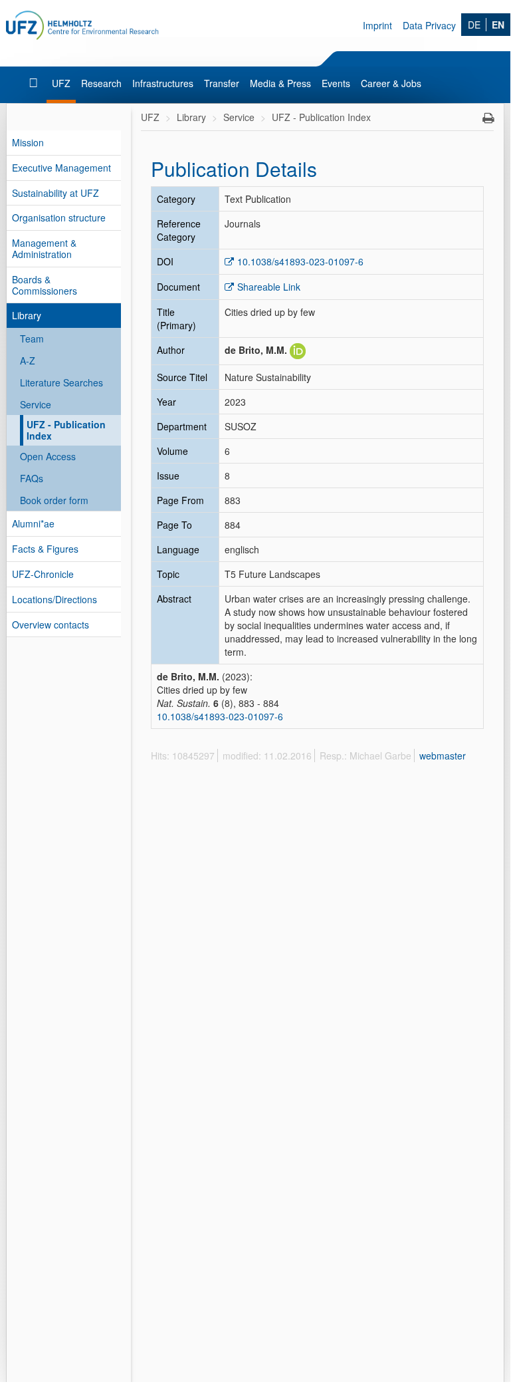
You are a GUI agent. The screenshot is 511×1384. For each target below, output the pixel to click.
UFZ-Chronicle (43, 574)
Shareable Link (268, 286)
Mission (28, 142)
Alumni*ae (33, 523)
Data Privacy (429, 25)
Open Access (48, 456)
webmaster (442, 755)
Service (35, 404)
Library (26, 315)
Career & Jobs (391, 83)
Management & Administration (44, 248)
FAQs (31, 478)
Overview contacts (50, 624)
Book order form (54, 500)
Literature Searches (61, 382)
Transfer (221, 83)
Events (336, 83)
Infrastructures (162, 83)
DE (474, 24)
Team (32, 338)
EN (498, 24)
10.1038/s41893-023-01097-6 (300, 261)
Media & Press (280, 83)
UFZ (61, 83)
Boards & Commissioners (44, 285)
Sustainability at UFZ (55, 193)
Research (101, 83)
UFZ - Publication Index (66, 430)
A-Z (27, 360)
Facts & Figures (45, 548)
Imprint (377, 25)
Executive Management (61, 167)
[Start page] (35, 83)
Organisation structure (59, 217)
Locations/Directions (54, 599)
